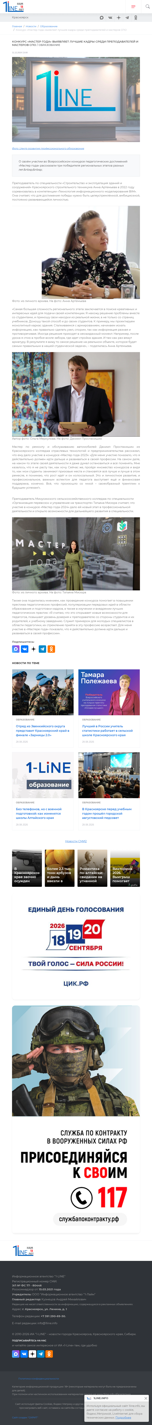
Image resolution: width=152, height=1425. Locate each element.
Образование (25, 719)
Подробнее (123, 1417)
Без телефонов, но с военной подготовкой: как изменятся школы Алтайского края (39, 813)
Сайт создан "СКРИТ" (25, 1417)
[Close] (146, 1398)
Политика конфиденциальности (38, 1378)
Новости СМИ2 (76, 841)
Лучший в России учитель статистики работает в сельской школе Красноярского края (107, 731)
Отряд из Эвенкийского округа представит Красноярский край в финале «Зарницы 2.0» (42, 731)
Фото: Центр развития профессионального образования (48, 148)
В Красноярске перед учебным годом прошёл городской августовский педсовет (107, 813)
